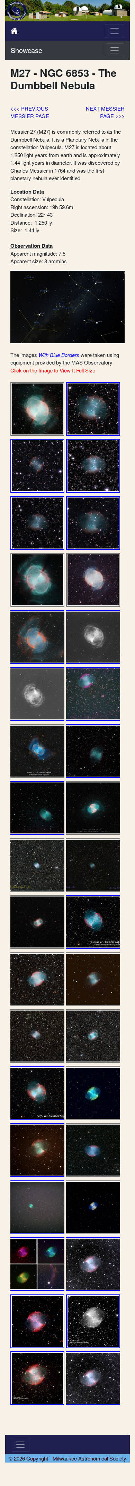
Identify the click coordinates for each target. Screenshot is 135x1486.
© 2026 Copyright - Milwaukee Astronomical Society (67, 1458)
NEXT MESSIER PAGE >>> (105, 112)
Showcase (26, 50)
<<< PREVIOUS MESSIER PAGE (29, 112)
